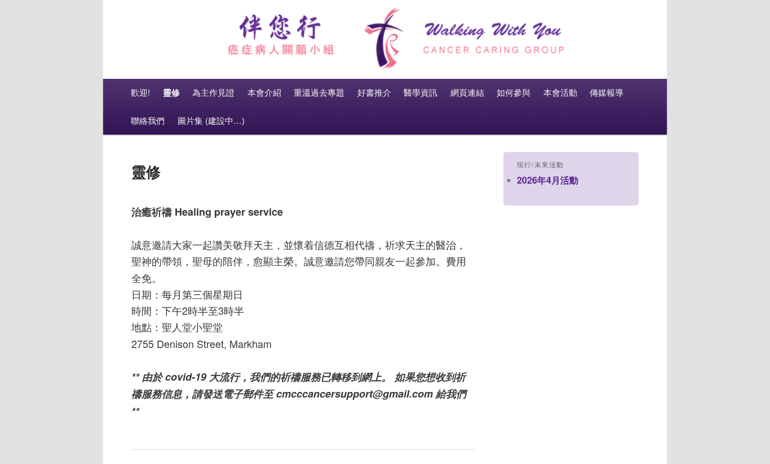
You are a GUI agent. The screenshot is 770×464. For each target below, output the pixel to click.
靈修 (171, 92)
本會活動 (560, 92)
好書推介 (374, 92)
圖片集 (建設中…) (211, 120)
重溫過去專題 (319, 92)
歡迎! (140, 92)
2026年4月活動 (547, 179)
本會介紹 (264, 92)
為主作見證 (213, 92)
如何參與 (513, 92)
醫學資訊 (420, 92)
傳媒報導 (606, 92)
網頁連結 (467, 92)
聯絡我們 (148, 120)
